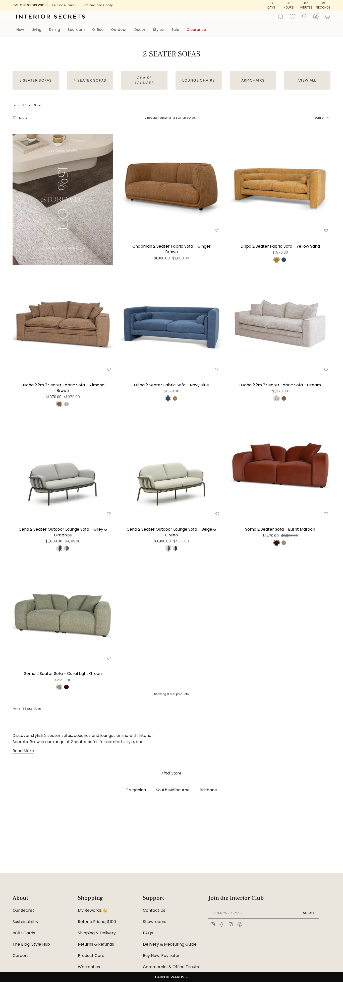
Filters (22, 118)
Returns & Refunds (96, 944)
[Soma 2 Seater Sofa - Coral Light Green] (63, 611)
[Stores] (304, 16)
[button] (171, 977)
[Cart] (327, 16)
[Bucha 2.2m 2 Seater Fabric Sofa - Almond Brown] (63, 323)
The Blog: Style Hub (31, 944)
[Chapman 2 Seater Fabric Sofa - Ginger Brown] (171, 184)
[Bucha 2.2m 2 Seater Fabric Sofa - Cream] (280, 323)
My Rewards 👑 (93, 910)
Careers (21, 955)
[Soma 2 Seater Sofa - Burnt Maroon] (280, 467)
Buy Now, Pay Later (161, 955)
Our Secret (23, 910)
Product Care (91, 955)
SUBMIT (309, 913)
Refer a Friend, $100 (97, 922)
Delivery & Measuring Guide (170, 944)
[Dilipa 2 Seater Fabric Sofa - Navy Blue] (171, 323)
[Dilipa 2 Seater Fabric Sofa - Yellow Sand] (280, 184)
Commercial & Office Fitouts (171, 967)
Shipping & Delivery (97, 933)
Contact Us (154, 910)
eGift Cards (24, 933)
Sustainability (25, 922)
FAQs (148, 933)
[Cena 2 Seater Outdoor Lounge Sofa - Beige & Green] (171, 467)
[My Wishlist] (293, 16)
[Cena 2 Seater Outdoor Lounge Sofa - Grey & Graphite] (63, 467)
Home (16, 105)
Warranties (89, 967)
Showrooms (154, 922)
